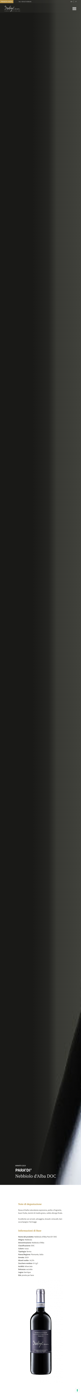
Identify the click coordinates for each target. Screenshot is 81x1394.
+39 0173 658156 (26, 2)
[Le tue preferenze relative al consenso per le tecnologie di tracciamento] (77, 1390)
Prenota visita (7, 2)
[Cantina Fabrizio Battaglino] (12, 12)
